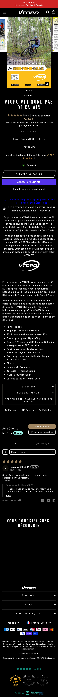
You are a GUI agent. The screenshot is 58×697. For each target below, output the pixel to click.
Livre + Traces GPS (23, 138)
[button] (15, 115)
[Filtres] (5, 452)
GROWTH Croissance (46, 658)
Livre (42, 138)
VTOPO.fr (28, 605)
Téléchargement (29, 393)
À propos (28, 595)
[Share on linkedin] (54, 501)
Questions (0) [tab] (42, 443)
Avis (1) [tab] (15, 443)
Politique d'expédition (13, 646)
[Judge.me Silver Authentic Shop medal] (29, 680)
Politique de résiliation (34, 646)
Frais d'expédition (29, 122)
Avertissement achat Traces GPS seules (29, 400)
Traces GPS (29, 146)
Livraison (29, 387)
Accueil (28, 95)
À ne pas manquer (28, 614)
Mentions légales (9, 641)
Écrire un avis (42, 426)
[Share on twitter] (48, 501)
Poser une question (42, 432)
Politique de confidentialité (31, 641)
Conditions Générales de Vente (39, 644)
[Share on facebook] (42, 501)
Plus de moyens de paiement (29, 188)
